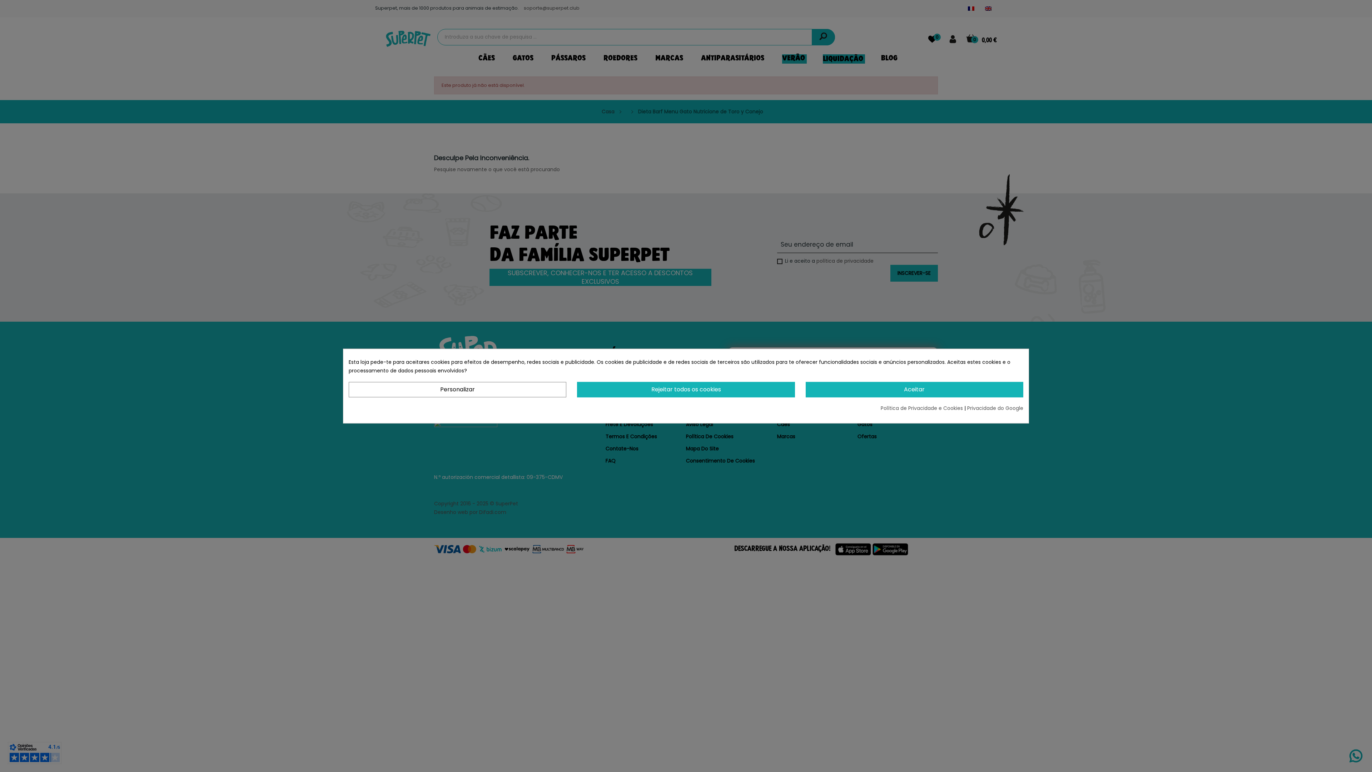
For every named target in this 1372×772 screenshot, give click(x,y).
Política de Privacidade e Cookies (922, 407)
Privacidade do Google (995, 407)
